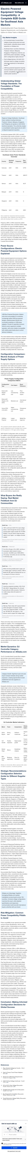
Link (12, 1069)
